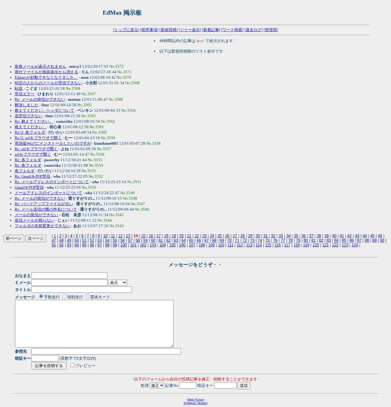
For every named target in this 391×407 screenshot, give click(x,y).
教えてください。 (30, 127)
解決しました (26, 105)
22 (197, 236)
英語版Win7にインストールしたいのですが (53, 143)
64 (183, 240)
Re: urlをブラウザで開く (36, 149)
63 (176, 240)
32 (273, 236)
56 (122, 240)
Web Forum (196, 399)
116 (278, 245)
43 (357, 236)
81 (313, 240)
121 (325, 245)
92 (61, 245)
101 (133, 245)
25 (219, 236)
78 (290, 240)
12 (120, 236)
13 (128, 236)
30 (258, 236)
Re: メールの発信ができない (40, 99)
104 (162, 245)
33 (281, 236)
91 (54, 245)
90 (382, 240)
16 (151, 236)
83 (329, 240)
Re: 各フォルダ (28, 160)
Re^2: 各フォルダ (30, 132)
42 (349, 236)
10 (105, 236)
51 (84, 240)
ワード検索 (232, 29)
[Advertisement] (217, 12)
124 (355, 245)
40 (334, 236)
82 (321, 240)
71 (237, 240)
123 (345, 245)
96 (92, 245)
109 (211, 245)
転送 (19, 88)
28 (242, 236)
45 (372, 236)
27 (235, 236)
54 (107, 240)
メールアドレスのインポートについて (48, 193)
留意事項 (149, 29)
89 (374, 240)
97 (99, 245)
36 (303, 236)
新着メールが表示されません (40, 66)
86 (351, 240)
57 (130, 240)
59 (145, 240)
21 (189, 236)
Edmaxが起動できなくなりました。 (46, 77)
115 (268, 245)
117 (287, 245)
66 (199, 240)
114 (259, 245)
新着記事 (211, 29)
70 (229, 240)
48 (61, 240)
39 (326, 236)
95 (84, 245)
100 (123, 245)
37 (311, 236)
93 (69, 245)
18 (166, 236)
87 (359, 240)
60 (153, 240)
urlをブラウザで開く (33, 154)
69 (222, 240)
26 (227, 236)
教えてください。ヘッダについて (44, 110)
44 (365, 236)
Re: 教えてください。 (34, 121)
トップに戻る (126, 29)
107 (192, 245)
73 (252, 240)
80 (306, 240)
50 (77, 240)
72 (245, 240)
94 (77, 245)
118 (297, 245)
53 (99, 240)
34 (288, 236)
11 (113, 236)
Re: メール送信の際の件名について (46, 209)
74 (260, 240)
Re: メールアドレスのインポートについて (52, 182)
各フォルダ (25, 171)
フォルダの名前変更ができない (42, 225)
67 (206, 240)
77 (283, 240)
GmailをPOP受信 (29, 187)
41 (342, 236)
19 (174, 236)
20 (181, 236)
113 (249, 245)
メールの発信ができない (36, 215)
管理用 (271, 29)
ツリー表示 (190, 29)
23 (204, 236)
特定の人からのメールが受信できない (48, 83)
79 (298, 240)
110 (221, 245)
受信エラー (25, 94)
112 (240, 245)
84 (336, 240)
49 (69, 240)
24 (212, 236)
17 (158, 236)
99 (115, 245)
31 (265, 236)
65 (191, 240)
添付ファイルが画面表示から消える (46, 72)
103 (153, 245)
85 (344, 240)
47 (54, 240)
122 (335, 245)
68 (214, 240)
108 (202, 245)
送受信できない (28, 116)
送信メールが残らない (34, 220)
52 (92, 240)
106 (182, 245)
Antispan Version (195, 403)
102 (143, 245)
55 (115, 240)
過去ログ (253, 29)
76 (275, 240)
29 (250, 236)
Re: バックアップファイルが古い (44, 204)
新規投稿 (169, 29)
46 (380, 236)
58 (138, 240)
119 (306, 245)
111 (230, 245)
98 (107, 245)
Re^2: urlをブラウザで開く (38, 138)
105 (172, 245)
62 (168, 240)
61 (161, 240)
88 (367, 240)
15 (143, 236)
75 (267, 240)
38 (319, 236)
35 (296, 236)
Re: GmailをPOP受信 (32, 176)
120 (315, 245)
